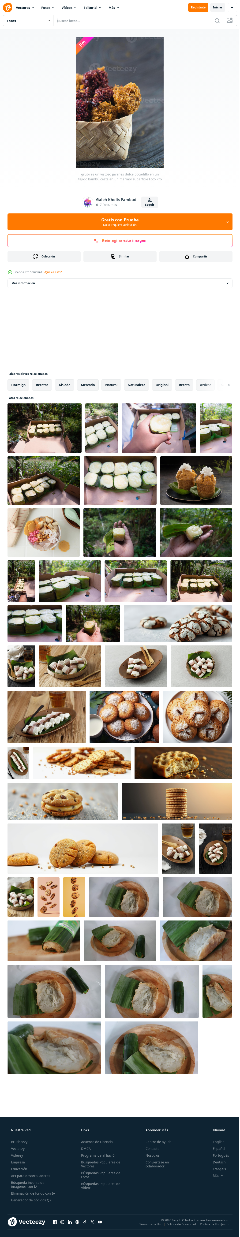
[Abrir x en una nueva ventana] (92, 1222)
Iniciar (214, 7)
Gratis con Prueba (118, 222)
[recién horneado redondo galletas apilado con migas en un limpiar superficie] (82, 763)
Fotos (45, 7)
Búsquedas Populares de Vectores (99, 1164)
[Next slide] (221, 385)
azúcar (205, 385)
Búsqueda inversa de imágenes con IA (27, 1184)
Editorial (90, 7)
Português (218, 1155)
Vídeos (67, 7)
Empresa (17, 1162)
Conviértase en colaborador (155, 1164)
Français (216, 1169)
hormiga (18, 385)
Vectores (23, 7)
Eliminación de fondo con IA (33, 1193)
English (215, 1142)
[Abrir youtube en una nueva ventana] (100, 1222)
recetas (42, 385)
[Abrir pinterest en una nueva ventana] (77, 1222)
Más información (23, 283)
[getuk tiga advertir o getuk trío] (178, 848)
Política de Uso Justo (210, 1224)
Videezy (16, 1155)
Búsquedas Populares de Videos (99, 1185)
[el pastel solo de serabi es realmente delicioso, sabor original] (124, 897)
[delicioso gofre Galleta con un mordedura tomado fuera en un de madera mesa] (183, 763)
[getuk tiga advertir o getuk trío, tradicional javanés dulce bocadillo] (215, 848)
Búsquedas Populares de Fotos (99, 1175)
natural (111, 385)
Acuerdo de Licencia (95, 1142)
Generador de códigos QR (31, 1200)
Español (216, 1148)
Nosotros (150, 1155)
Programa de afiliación (97, 1155)
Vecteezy (17, 1148)
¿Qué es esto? (53, 272)
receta (184, 385)
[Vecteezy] (7, 7)
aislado (65, 385)
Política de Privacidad (177, 1224)
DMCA (84, 1148)
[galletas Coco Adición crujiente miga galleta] (124, 717)
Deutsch (216, 1162)
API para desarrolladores (30, 1176)
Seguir (148, 205)
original (162, 385)
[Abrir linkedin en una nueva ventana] (70, 1222)
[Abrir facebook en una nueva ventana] (55, 1222)
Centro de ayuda (156, 1142)
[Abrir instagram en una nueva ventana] (62, 1222)
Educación (19, 1169)
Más (112, 7)
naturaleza (136, 385)
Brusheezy (19, 1142)
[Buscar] (214, 20)
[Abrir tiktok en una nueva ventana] (85, 1222)
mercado (88, 385)
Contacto (150, 1148)
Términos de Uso (147, 1224)
